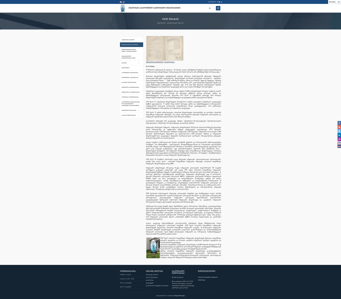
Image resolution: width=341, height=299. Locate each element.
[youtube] (339, 127)
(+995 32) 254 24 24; (178, 277)
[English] (124, 2)
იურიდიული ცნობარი (152, 274)
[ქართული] (121, 2)
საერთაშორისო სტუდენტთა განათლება (157, 285)
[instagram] (339, 139)
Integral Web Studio (179, 296)
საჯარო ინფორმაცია (152, 277)
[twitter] (339, 131)
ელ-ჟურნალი (150, 280)
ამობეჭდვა (151, 66)
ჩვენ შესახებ (161, 23)
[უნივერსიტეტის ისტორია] (183, 48)
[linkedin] (339, 135)
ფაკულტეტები (150, 283)
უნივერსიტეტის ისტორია (175, 23)
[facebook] (339, 123)
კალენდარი (212, 2)
